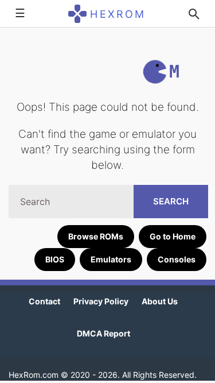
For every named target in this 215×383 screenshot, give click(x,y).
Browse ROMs (95, 236)
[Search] (194, 14)
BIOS (54, 259)
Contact (44, 301)
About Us (160, 301)
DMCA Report (103, 333)
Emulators (111, 259)
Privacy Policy (100, 301)
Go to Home (173, 236)
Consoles (177, 259)
